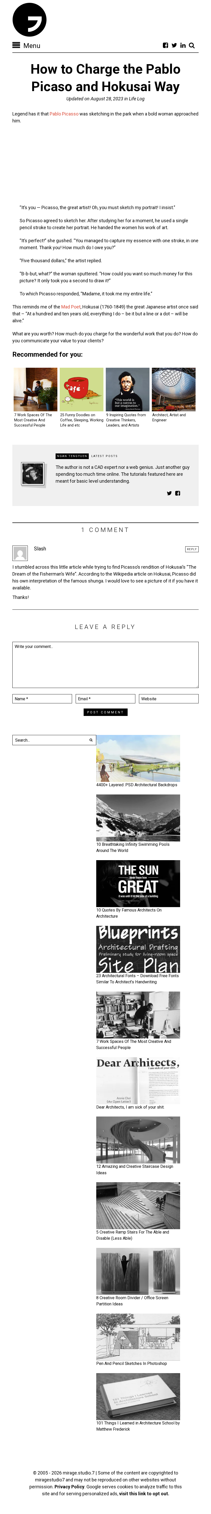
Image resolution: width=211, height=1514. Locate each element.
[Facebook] (165, 45)
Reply (192, 549)
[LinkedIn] (183, 45)
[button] (91, 740)
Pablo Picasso (64, 114)
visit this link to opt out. (144, 1493)
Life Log (137, 98)
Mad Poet (71, 306)
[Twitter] (174, 45)
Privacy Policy (69, 1486)
